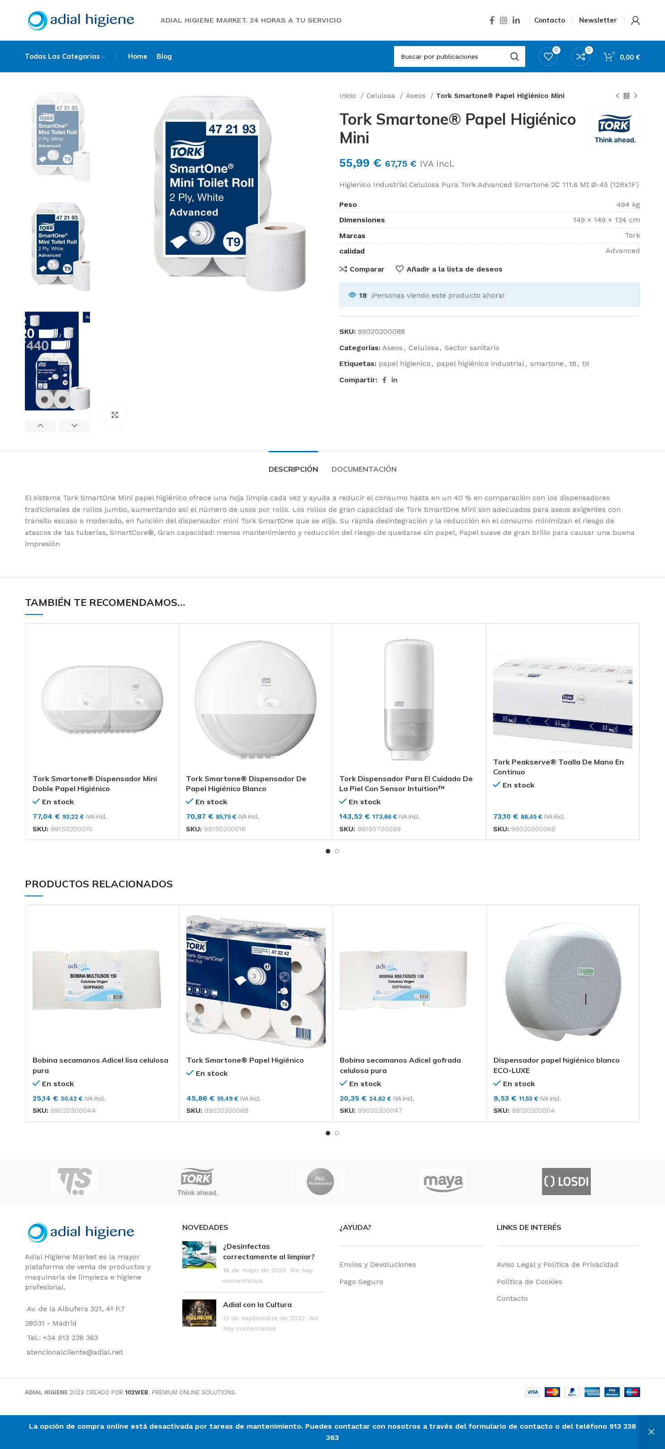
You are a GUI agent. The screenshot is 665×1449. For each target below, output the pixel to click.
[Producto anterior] (617, 95)
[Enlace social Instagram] (503, 20)
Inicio (348, 96)
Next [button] (74, 426)
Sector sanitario (472, 347)
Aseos (417, 96)
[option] (57, 141)
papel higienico (405, 363)
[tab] (293, 464)
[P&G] (454, 1181)
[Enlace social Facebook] (492, 20)
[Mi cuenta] (636, 20)
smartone (547, 363)
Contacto (512, 1298)
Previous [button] (40, 426)
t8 (573, 363)
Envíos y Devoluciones (377, 1264)
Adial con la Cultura (257, 1304)
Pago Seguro (361, 1281)
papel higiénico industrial (480, 363)
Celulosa (382, 96)
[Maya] (577, 1181)
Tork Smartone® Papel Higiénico (245, 1059)
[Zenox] (85, 1181)
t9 (585, 363)
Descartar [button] (651, 1432)
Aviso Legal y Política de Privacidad (557, 1264)
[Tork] (332, 1181)
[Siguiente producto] (635, 95)
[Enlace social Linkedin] (516, 20)
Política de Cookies (529, 1281)
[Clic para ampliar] (115, 414)
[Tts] (209, 1181)
